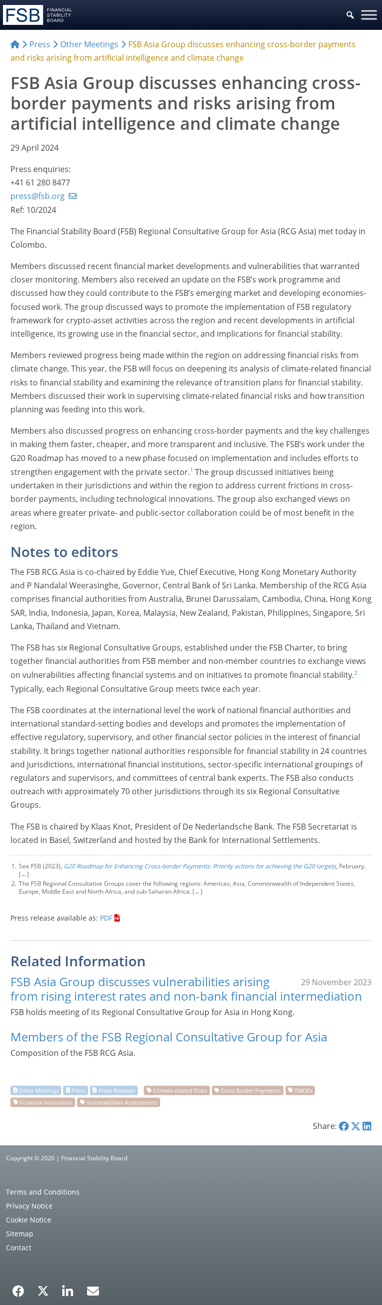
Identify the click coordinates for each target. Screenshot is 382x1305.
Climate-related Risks (180, 1090)
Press (78, 1090)
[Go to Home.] (14, 44)
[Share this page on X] (356, 1125)
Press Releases (116, 1090)
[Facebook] (18, 1288)
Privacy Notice (29, 1206)
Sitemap (19, 1233)
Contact (18, 1247)
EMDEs (303, 1090)
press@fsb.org (37, 195)
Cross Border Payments (251, 1090)
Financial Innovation (46, 1102)
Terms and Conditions (43, 1192)
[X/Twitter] (43, 1290)
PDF (106, 918)
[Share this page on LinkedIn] (367, 1125)
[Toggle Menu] (369, 14)
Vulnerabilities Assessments (122, 1102)
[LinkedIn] (68, 1288)
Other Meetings (39, 1090)
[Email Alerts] (93, 1290)
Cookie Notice (28, 1219)
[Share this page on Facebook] (344, 1125)
